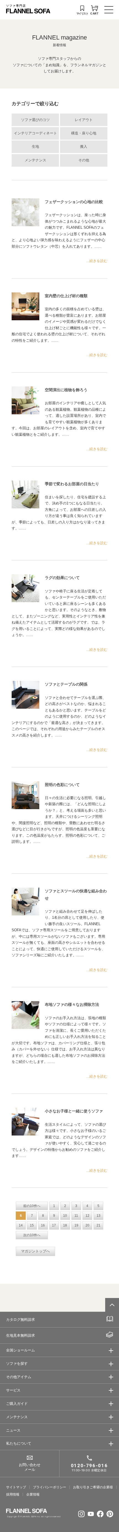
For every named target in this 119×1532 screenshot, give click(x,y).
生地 (35, 147)
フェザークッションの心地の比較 (74, 201)
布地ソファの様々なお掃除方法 (72, 1004)
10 (65, 1216)
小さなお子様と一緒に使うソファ (74, 1111)
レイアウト (84, 120)
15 (32, 1225)
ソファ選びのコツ (35, 120)
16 (43, 1225)
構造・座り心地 (83, 133)
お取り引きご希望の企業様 (93, 1487)
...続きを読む (96, 261)
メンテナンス (35, 160)
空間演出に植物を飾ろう (66, 390)
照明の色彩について (62, 784)
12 (87, 1216)
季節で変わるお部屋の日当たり (72, 484)
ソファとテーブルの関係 (66, 684)
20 (87, 1225)
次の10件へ (31, 1235)
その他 (83, 160)
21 (98, 1225)
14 (21, 1225)
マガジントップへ (35, 1251)
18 (65, 1225)
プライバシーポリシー (49, 1487)
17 (54, 1225)
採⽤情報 (12, 1494)
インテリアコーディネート (35, 133)
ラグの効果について (62, 577)
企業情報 (33, 1494)
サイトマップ (16, 1487)
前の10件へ (31, 1206)
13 (98, 1216)
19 (76, 1225)
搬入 (83, 147)
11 (76, 1216)
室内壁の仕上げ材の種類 (66, 296)
